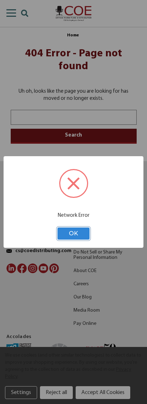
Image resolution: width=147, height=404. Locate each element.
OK (73, 233)
